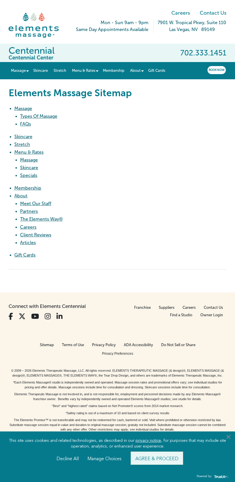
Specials (28, 175)
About (21, 195)
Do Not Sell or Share (178, 345)
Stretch (22, 144)
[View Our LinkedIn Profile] (59, 316)
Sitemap (47, 345)
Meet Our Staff (35, 203)
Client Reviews (35, 234)
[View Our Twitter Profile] (22, 316)
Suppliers (167, 307)
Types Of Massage (38, 116)
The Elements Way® (41, 219)
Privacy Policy (104, 345)
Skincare (23, 136)
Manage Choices (104, 458)
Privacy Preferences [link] (117, 354)
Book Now (217, 70)
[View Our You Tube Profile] (35, 316)
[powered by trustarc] (220, 476)
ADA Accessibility (138, 345)
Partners (29, 211)
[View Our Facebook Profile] (10, 316)
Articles (28, 242)
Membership (27, 188)
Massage (23, 108)
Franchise (142, 307)
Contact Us (213, 13)
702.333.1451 (203, 53)
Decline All (67, 458)
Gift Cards (25, 254)
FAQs (25, 124)
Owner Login (211, 315)
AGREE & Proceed (157, 458)
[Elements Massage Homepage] (38, 25)
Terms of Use (73, 345)
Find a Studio (181, 315)
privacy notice (148, 440)
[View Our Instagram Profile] (47, 316)
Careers (180, 13)
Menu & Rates (29, 152)
